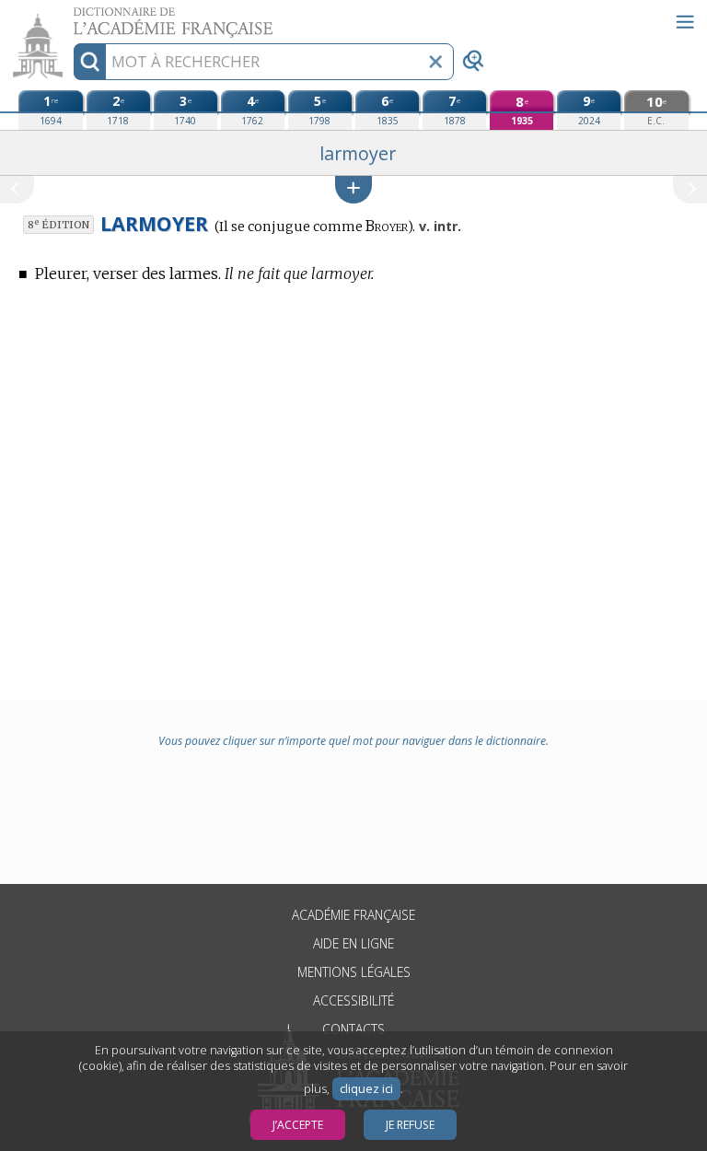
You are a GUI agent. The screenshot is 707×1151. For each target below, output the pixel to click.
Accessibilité (353, 1000)
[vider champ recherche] (435, 61)
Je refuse (410, 1125)
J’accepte (297, 1125)
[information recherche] (90, 61)
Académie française (353, 915)
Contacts (353, 1029)
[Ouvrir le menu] (685, 22)
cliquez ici (366, 1089)
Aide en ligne (353, 943)
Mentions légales (354, 972)
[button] (353, 189)
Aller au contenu (71, 16)
